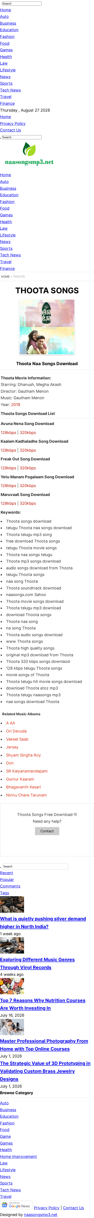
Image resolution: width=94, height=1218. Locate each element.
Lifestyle (8, 70)
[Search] (0, 4)
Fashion (7, 36)
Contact (47, 831)
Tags (4, 893)
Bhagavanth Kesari (23, 787)
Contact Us (10, 130)
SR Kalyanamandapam (27, 771)
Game (5, 1136)
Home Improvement (18, 1156)
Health (6, 56)
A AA (10, 723)
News (5, 76)
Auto (4, 16)
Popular (7, 879)
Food (4, 43)
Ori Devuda (16, 731)
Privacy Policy (13, 123)
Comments (10, 886)
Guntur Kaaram (20, 779)
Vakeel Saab (17, 739)
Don (10, 763)
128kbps (8, 432)
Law (4, 63)
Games (6, 50)
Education (9, 30)
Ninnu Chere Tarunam (26, 795)
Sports (6, 83)
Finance (7, 103)
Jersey (12, 747)
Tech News (10, 90)
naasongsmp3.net (40, 1214)
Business (8, 23)
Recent (6, 873)
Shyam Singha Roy (23, 755)
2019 (15, 404)
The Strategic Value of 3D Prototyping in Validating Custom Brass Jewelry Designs (45, 1071)
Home (5, 10)
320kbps (28, 432)
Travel (5, 96)
